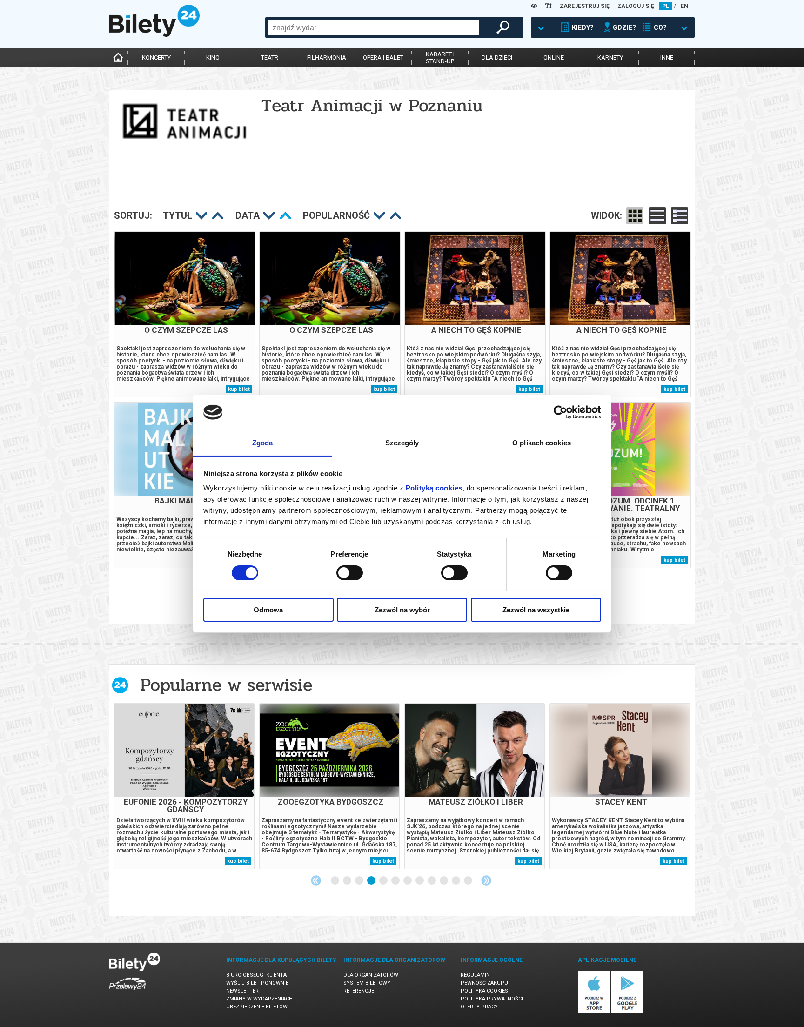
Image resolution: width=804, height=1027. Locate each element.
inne (666, 57)
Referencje (358, 991)
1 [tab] (335, 881)
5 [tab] (384, 881)
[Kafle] (634, 215)
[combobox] (373, 27)
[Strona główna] (154, 34)
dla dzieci (497, 57)
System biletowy (366, 983)
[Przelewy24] (127, 992)
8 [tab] (420, 881)
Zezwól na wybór (402, 610)
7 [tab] (408, 881)
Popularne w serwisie (226, 684)
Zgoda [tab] (262, 443)
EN (684, 6)
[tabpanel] (184, 786)
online (553, 57)
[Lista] (657, 215)
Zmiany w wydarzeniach (259, 999)
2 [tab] (347, 881)
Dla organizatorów (370, 975)
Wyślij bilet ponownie (257, 983)
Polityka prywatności (492, 999)
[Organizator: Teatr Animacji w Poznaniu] (184, 129)
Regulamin (475, 975)
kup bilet (239, 389)
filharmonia (326, 57)
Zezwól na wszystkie (536, 610)
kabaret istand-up (440, 58)
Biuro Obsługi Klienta (256, 975)
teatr (269, 57)
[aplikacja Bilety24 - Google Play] (627, 1011)
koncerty (156, 57)
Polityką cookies (434, 488)
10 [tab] (444, 881)
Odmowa (268, 610)
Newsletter (242, 991)
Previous (316, 880)
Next (486, 880)
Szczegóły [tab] (402, 443)
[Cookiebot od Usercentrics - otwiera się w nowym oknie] (560, 412)
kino (213, 57)
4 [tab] (371, 881)
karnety (610, 57)
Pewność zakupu (484, 983)
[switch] (349, 572)
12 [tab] (468, 881)
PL (665, 6)
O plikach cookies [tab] (541, 443)
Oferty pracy (479, 1007)
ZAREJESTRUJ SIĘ (585, 6)
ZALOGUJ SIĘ (635, 6)
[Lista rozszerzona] (679, 215)
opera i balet (383, 57)
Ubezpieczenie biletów (257, 1007)
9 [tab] (432, 881)
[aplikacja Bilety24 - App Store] (594, 1011)
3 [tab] (359, 881)
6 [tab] (396, 881)
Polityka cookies (484, 991)
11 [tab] (456, 881)
